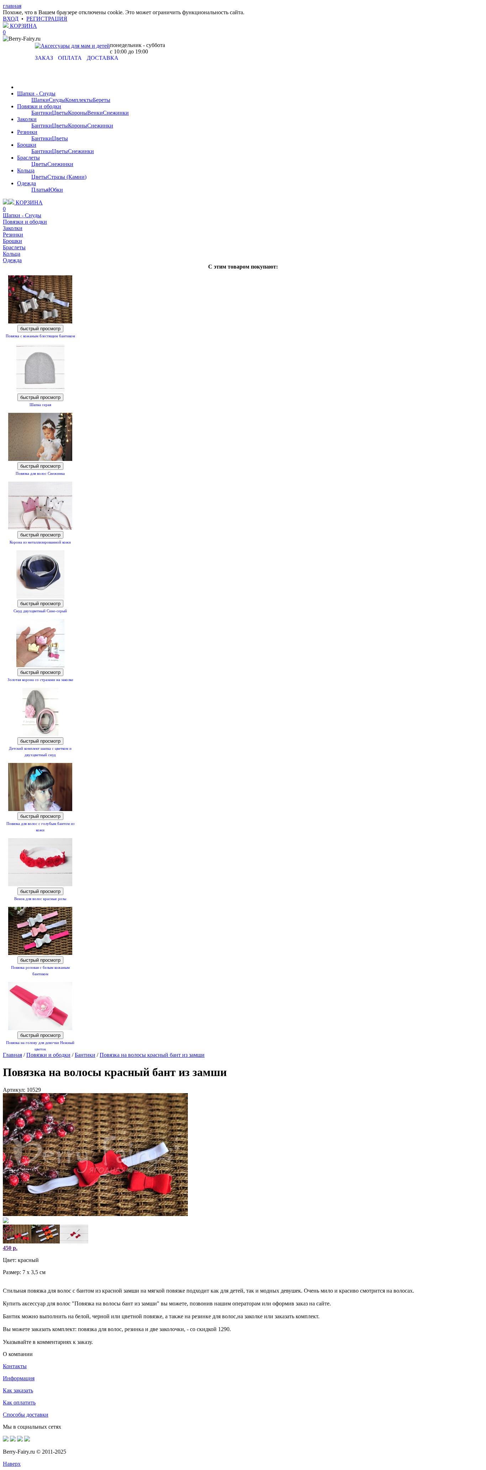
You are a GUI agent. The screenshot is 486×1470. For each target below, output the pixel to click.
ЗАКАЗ (44, 58)
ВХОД (11, 19)
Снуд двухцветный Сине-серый (40, 611)
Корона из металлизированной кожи (40, 542)
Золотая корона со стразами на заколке (40, 679)
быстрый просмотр (40, 328)
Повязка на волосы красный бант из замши (152, 1055)
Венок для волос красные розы (40, 899)
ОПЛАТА (70, 58)
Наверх (12, 1464)
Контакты (15, 1366)
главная (12, 6)
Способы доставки (25, 1415)
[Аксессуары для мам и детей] (72, 46)
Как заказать (18, 1390)
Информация (19, 1378)
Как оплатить (19, 1402)
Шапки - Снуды (36, 93)
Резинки (27, 132)
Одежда (26, 183)
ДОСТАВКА (102, 58)
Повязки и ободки (39, 106)
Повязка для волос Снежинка (40, 473)
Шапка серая (40, 404)
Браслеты (28, 158)
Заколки (27, 119)
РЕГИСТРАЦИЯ (46, 19)
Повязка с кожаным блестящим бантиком (40, 336)
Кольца (26, 170)
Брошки (26, 145)
